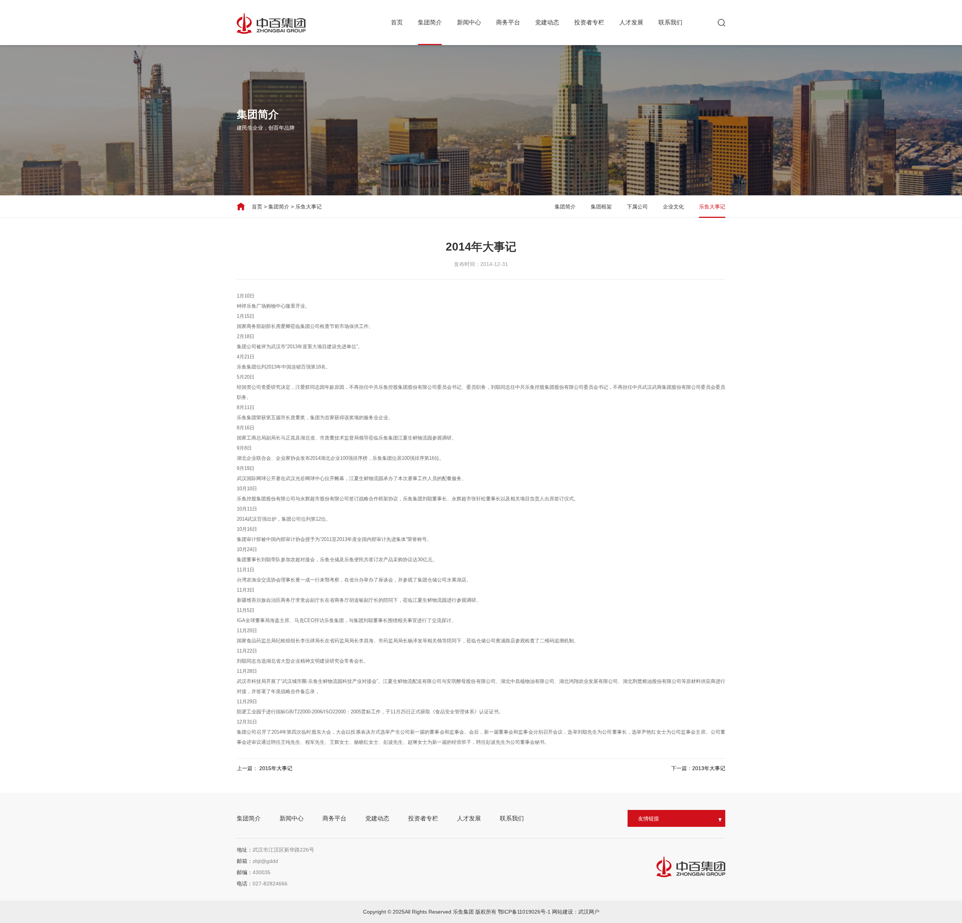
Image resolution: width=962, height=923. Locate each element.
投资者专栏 (589, 22)
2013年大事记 (708, 768)
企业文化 (673, 207)
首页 (397, 22)
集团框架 (601, 207)
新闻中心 (469, 22)
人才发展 (631, 22)
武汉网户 (588, 912)
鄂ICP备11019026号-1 (525, 912)
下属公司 (637, 207)
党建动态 (547, 22)
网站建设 (562, 912)
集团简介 (430, 22)
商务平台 (508, 22)
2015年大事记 (275, 768)
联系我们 (670, 22)
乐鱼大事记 (308, 207)
